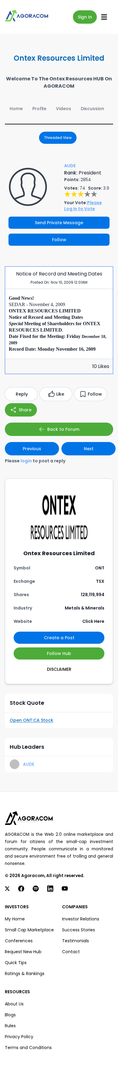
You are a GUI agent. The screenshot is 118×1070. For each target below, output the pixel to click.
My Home (15, 919)
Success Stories (78, 930)
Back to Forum (63, 429)
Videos (63, 109)
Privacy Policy (19, 1037)
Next (88, 449)
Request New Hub (23, 952)
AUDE (28, 764)
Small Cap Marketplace (29, 930)
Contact (71, 952)
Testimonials (75, 941)
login (26, 461)
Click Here (93, 621)
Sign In (85, 17)
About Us (14, 1004)
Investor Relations (80, 919)
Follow (59, 240)
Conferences (19, 941)
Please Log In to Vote (83, 206)
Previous (32, 449)
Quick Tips (16, 963)
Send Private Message (59, 223)
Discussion (92, 109)
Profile (39, 109)
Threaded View (58, 137)
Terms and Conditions (28, 1048)
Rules (10, 1026)
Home (16, 109)
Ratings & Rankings (24, 973)
